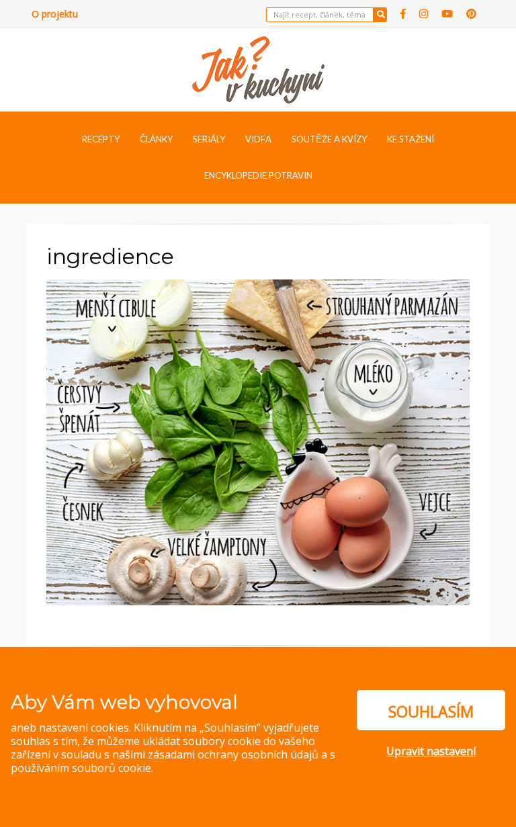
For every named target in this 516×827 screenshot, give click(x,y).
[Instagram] (423, 14)
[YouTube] (447, 14)
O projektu (55, 13)
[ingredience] (258, 441)
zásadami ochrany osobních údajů (233, 754)
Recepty (101, 139)
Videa (258, 139)
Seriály (209, 139)
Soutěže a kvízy (329, 139)
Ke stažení (410, 139)
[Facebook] (403, 14)
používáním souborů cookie (81, 767)
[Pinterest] (471, 14)
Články (156, 139)
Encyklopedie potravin (258, 175)
